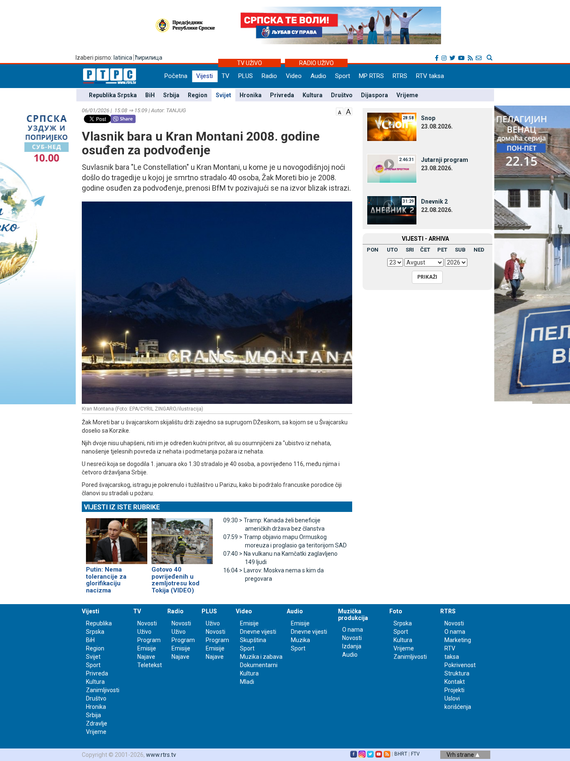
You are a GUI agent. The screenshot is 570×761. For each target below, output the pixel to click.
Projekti (454, 690)
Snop (428, 118)
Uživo (144, 631)
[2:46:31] (392, 168)
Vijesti (204, 76)
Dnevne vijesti (258, 631)
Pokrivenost (460, 665)
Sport (342, 76)
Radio (269, 76)
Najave (146, 656)
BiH (150, 95)
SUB (460, 250)
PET (442, 250)
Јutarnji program (444, 159)
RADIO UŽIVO (316, 63)
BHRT (400, 754)
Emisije (146, 648)
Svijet (223, 95)
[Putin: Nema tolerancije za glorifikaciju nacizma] (116, 537)
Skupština (253, 640)
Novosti (147, 623)
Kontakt (454, 681)
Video (294, 76)
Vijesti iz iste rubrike (122, 507)
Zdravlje (96, 723)
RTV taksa (430, 76)
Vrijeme (407, 95)
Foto (395, 611)
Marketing (457, 640)
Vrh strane (460, 754)
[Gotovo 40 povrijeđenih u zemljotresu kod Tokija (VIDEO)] (182, 537)
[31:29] (392, 210)
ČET (425, 250)
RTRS (400, 76)
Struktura (456, 673)
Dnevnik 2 (434, 201)
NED (479, 250)
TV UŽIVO (249, 63)
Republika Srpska (113, 95)
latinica (122, 57)
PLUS (245, 76)
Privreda (282, 95)
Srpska (402, 623)
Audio (318, 76)
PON (372, 250)
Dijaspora (374, 95)
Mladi (247, 681)
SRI (410, 250)
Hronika (251, 95)
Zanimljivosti (102, 690)
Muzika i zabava (261, 656)
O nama (352, 629)
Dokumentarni (258, 665)
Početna (175, 76)
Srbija (171, 95)
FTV (415, 754)
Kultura (313, 95)
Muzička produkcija (353, 614)
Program (149, 640)
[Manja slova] (339, 111)
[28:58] (392, 126)
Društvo (342, 95)
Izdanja (351, 646)
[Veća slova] (348, 111)
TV (226, 76)
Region (197, 95)
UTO (392, 250)
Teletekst (149, 665)
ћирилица (148, 57)
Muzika (300, 640)
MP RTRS (371, 76)
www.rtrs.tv (161, 754)
